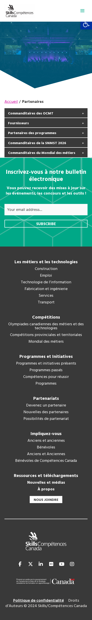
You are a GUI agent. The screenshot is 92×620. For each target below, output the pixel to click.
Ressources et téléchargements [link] (46, 476)
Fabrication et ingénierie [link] (46, 289)
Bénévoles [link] (46, 448)
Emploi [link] (46, 276)
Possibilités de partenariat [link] (46, 419)
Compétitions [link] (46, 317)
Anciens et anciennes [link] (46, 441)
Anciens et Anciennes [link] (46, 454)
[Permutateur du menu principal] (82, 11)
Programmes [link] (46, 384)
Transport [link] (46, 303)
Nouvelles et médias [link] (46, 483)
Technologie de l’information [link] (46, 282)
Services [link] (46, 296)
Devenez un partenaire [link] (46, 406)
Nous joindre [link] (46, 500)
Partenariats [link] (46, 398)
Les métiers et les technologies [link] (46, 262)
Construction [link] (46, 269)
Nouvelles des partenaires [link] (46, 412)
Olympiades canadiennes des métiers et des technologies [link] (46, 326)
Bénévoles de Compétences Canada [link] (46, 461)
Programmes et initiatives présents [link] (46, 364)
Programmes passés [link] (46, 370)
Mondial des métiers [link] (46, 342)
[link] (86, 23)
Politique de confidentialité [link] (38, 600)
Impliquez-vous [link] (46, 434)
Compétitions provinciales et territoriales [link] (46, 335)
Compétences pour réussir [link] (46, 377)
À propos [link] (46, 489)
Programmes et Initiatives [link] (46, 357)
